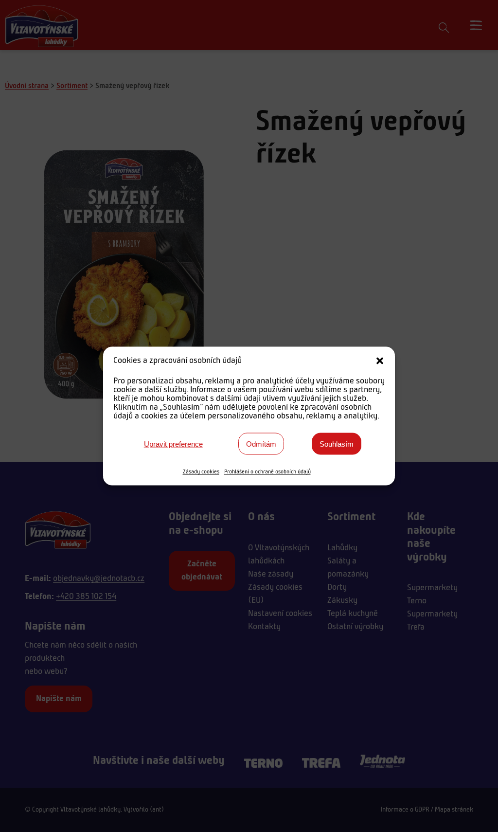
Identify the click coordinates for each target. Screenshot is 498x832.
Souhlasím (337, 443)
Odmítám (261, 443)
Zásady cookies (201, 472)
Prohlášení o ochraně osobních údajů (267, 472)
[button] (380, 361)
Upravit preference (173, 443)
